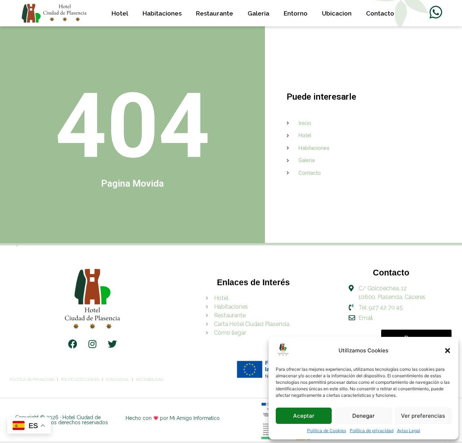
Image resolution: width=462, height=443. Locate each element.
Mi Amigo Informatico (195, 418)
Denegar (363, 415)
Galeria (258, 13)
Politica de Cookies (326, 430)
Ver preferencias (423, 415)
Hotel (120, 13)
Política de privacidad (371, 430)
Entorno (296, 13)
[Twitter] (112, 344)
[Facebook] (73, 344)
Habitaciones (162, 13)
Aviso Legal (408, 430)
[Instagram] (92, 344)
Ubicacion (337, 13)
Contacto (380, 13)
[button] (447, 350)
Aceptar (303, 415)
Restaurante (214, 13)
